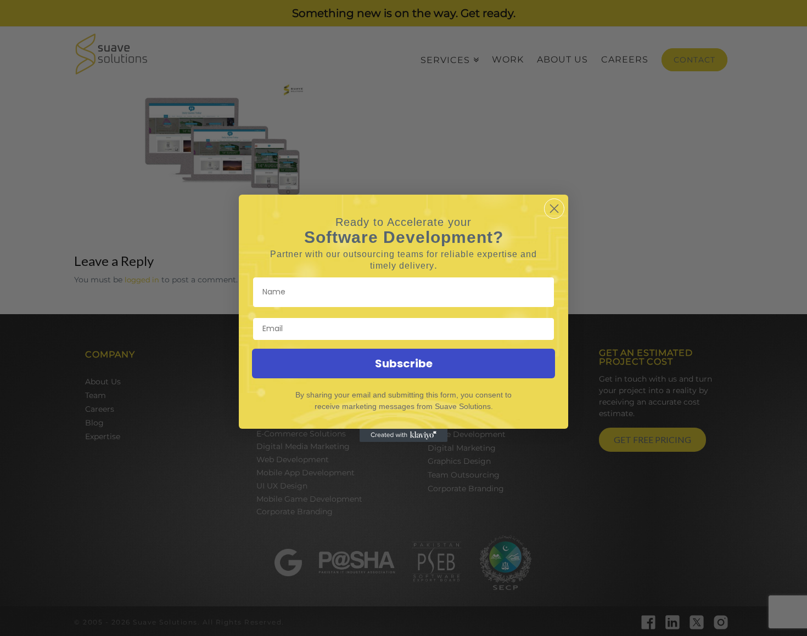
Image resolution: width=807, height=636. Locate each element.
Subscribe (404, 363)
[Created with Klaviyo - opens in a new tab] (403, 435)
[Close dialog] (554, 208)
